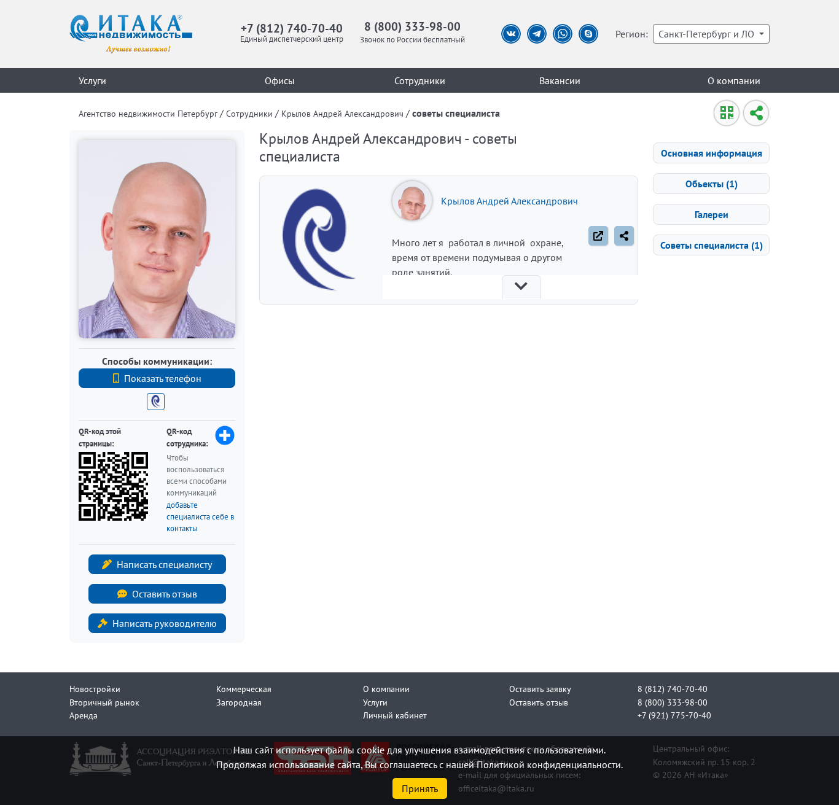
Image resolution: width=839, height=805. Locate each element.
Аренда (83, 715)
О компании (734, 80)
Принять (420, 788)
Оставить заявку (540, 688)
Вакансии (559, 80)
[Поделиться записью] (624, 236)
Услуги (92, 80)
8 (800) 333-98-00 (412, 26)
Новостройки (94, 688)
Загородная (239, 702)
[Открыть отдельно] (598, 236)
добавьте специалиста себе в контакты (200, 517)
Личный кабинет (395, 715)
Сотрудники (419, 80)
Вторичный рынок (104, 702)
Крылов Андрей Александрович (509, 201)
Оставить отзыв (164, 594)
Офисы (280, 80)
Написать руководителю (164, 623)
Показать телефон (162, 378)
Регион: (631, 34)
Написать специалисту (164, 564)
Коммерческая (243, 688)
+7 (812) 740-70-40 (292, 28)
